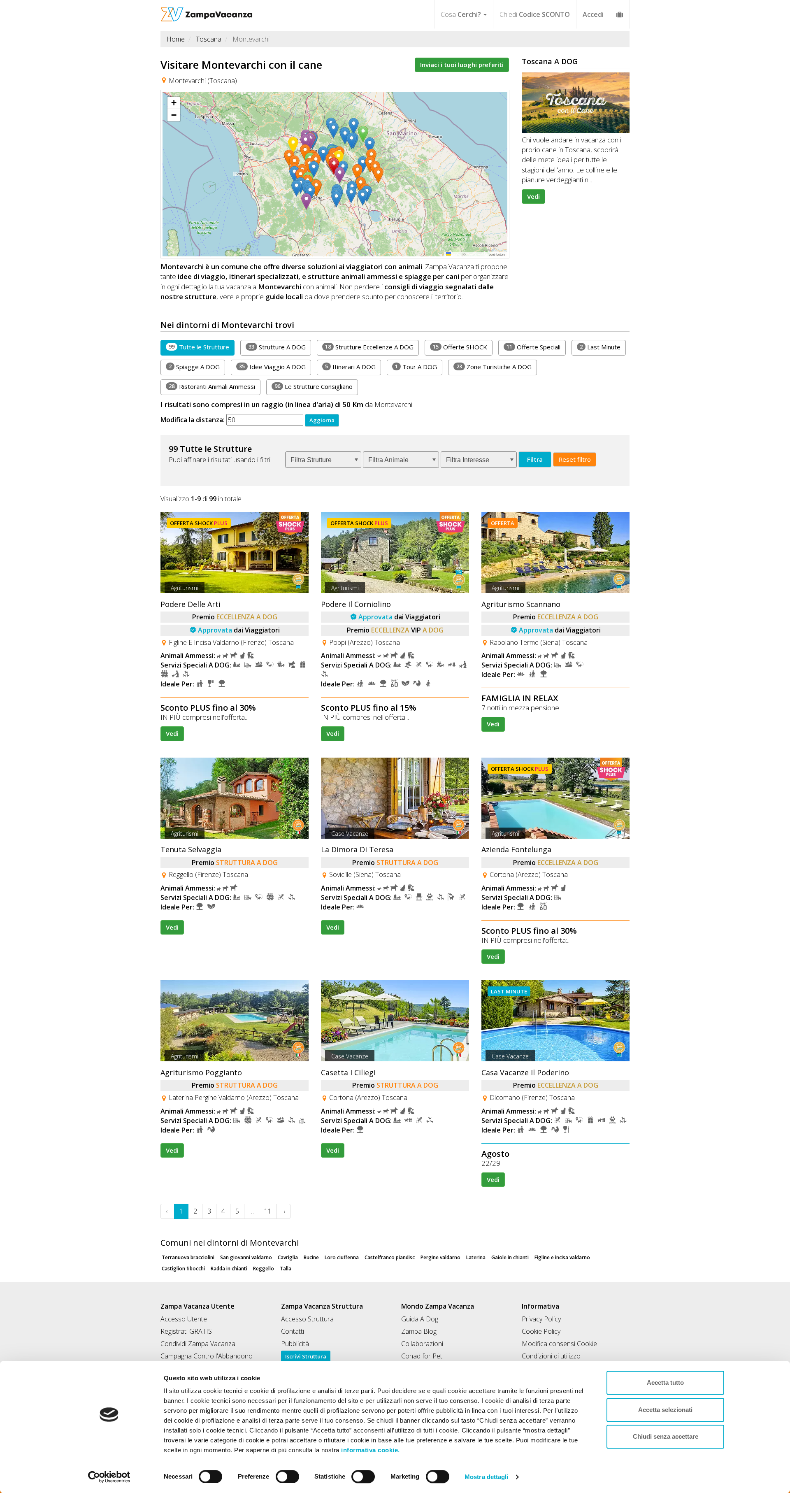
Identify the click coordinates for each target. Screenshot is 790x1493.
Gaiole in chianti (510, 1257)
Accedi (593, 14)
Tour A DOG (416, 367)
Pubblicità (295, 1343)
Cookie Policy (541, 1331)
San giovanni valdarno (246, 1257)
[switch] (284, 1474)
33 (251, 346)
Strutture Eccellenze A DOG (369, 347)
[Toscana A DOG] (576, 102)
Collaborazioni (422, 1343)
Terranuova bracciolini (188, 1257)
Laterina (476, 1257)
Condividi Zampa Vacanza (197, 1343)
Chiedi (535, 14)
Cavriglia (288, 1257)
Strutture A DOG (277, 347)
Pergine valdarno (440, 1257)
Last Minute (600, 347)
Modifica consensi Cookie (559, 1343)
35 (242, 366)
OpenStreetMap (477, 254)
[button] (315, 169)
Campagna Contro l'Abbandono (206, 1355)
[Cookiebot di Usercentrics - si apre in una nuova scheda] (109, 1477)
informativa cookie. (369, 1449)
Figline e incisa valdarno (562, 1257)
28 (171, 386)
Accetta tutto (665, 1382)
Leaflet (456, 254)
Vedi (533, 196)
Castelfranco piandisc (390, 1257)
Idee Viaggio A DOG (272, 367)
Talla (285, 1268)
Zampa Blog (419, 1331)
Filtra (535, 459)
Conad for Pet (421, 1355)
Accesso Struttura (307, 1318)
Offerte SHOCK (460, 347)
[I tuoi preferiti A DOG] (619, 14)
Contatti (292, 1331)
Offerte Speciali (533, 347)
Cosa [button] (461, 14)
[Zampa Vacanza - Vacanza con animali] (206, 10)
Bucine (311, 1257)
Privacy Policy (541, 1318)
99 (171, 346)
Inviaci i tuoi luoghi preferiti (462, 64)
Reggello (263, 1268)
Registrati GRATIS (186, 1331)
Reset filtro (574, 459)
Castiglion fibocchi (183, 1268)
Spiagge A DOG (194, 367)
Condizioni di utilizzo (551, 1355)
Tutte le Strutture (199, 347)
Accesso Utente (183, 1318)
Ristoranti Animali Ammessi (212, 386)
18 (328, 346)
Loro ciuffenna (342, 1257)
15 (436, 346)
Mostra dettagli (487, 1476)
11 (509, 346)
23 (459, 366)
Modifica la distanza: (192, 419)
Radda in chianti (229, 1268)
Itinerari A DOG (350, 367)
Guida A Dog (419, 1318)
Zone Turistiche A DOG (494, 367)
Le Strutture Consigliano (313, 386)
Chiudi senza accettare (665, 1436)
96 (277, 386)
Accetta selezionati (665, 1409)
